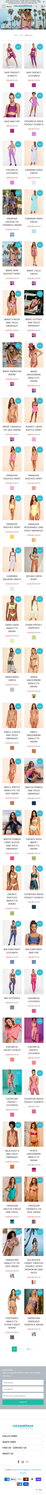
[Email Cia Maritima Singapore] (27, 1462)
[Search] (37, 6)
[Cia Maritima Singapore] (23, 6)
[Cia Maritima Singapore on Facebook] (18, 1462)
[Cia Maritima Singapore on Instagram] (23, 1462)
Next (29, 1349)
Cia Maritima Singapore (20, 1469)
